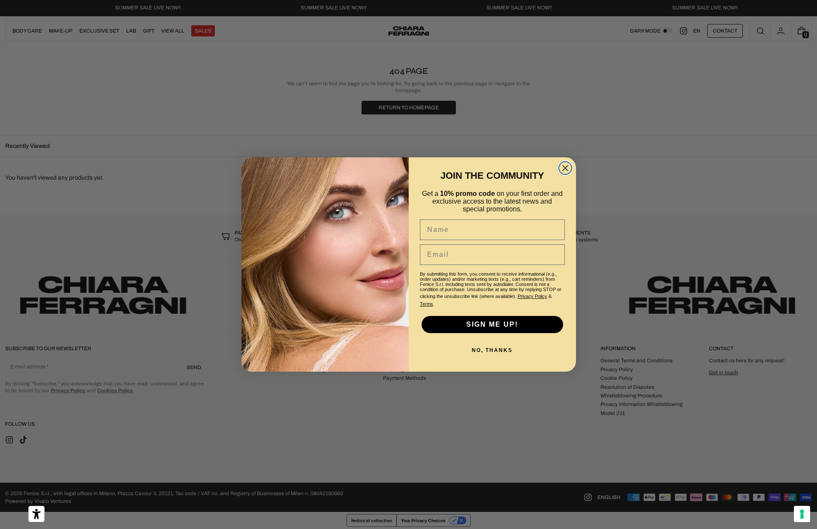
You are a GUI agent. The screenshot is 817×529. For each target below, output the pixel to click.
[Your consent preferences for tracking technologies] (802, 514)
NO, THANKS (492, 350)
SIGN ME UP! (492, 324)
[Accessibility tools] (36, 514)
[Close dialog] (565, 168)
